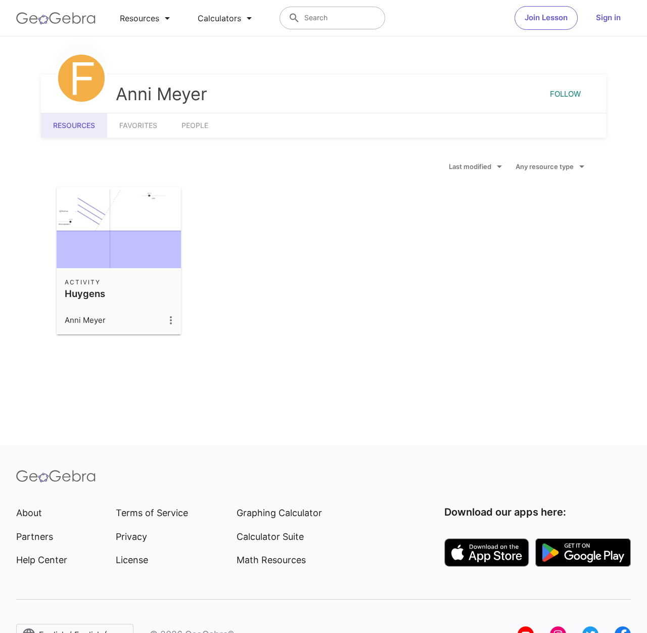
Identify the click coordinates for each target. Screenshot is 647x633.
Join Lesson (546, 17)
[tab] (146, 18)
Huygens (85, 293)
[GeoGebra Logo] (56, 18)
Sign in (608, 17)
